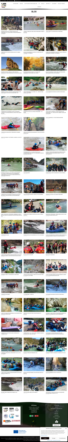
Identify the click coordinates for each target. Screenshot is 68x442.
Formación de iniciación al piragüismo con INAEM (10, 132)
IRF (39, 3)
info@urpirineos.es (34, 412)
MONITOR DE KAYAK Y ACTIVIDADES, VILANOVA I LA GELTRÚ (11, 137)
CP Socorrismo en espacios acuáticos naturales (55, 91)
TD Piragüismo (15, 3)
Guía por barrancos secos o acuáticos (53, 372)
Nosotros (48, 3)
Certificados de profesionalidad (30, 3)
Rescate (21, 3)
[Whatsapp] (30, 416)
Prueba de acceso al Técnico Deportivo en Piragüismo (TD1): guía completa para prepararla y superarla (11, 32)
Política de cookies (50, 440)
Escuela (42, 3)
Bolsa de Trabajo (61, 3)
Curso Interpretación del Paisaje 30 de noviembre (33, 194)
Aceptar (45, 438)
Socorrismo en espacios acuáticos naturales (55, 294)
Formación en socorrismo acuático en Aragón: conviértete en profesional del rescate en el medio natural (11, 112)
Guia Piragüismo (27, 172)
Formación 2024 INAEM (5, 294)
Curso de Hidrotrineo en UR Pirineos (30, 392)
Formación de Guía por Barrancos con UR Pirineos (55, 172)
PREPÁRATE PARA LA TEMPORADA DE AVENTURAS (10, 274)
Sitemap (38, 440)
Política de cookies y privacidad (32, 440)
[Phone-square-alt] (32, 416)
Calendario (54, 3)
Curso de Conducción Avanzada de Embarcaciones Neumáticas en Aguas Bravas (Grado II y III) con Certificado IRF (55, 153)
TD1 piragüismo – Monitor (29, 294)
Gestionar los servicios (44, 435)
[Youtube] (36, 416)
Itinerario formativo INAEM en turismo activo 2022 (56, 352)
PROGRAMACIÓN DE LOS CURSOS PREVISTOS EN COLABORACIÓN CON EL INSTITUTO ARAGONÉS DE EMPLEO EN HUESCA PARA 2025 (34, 153)
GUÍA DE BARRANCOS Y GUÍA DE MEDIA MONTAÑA (54, 117)
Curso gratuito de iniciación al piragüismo (54, 31)
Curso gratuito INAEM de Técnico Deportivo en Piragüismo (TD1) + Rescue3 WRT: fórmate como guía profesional (56, 112)
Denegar (53, 438)
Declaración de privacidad (56, 440)
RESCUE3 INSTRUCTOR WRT (28, 254)
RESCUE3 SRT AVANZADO (50, 254)
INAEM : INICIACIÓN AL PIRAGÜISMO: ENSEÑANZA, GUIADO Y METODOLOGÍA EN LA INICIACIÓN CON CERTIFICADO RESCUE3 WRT (11, 215)
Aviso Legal (25, 440)
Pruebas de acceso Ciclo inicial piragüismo (54, 194)
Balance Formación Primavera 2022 (30, 352)
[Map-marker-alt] (37, 416)
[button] (66, 428)
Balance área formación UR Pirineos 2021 (9, 392)
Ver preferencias (62, 438)
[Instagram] (34, 416)
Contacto (39, 6)
